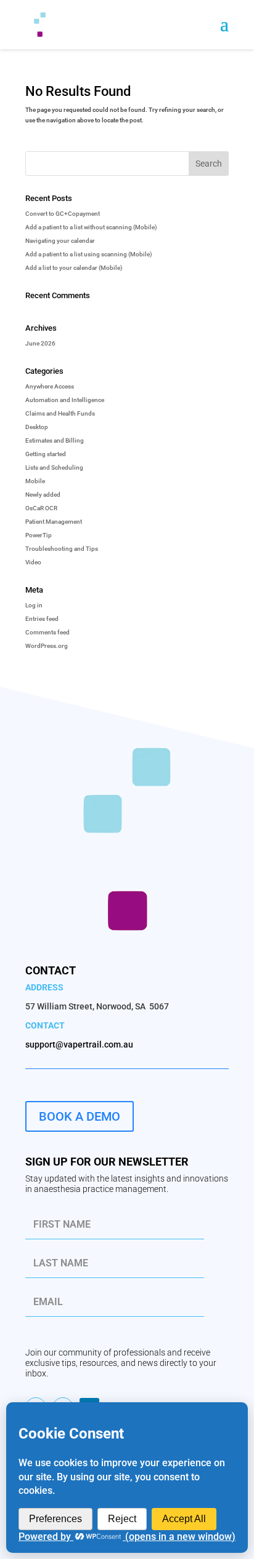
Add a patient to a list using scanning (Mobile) (88, 254)
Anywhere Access (49, 386)
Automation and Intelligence (64, 400)
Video (33, 562)
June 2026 (40, 343)
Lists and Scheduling (54, 467)
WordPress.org (46, 645)
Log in (34, 605)
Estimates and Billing (54, 440)
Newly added (42, 494)
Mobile (35, 481)
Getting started (45, 454)
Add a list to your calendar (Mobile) (74, 267)
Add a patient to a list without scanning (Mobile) (91, 227)
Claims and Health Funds (60, 413)
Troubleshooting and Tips (61, 548)
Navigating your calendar (60, 240)
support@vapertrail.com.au (79, 1044)
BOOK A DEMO (79, 1116)
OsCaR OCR (41, 508)
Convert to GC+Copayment (62, 213)
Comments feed (47, 632)
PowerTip (38, 535)
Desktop (36, 427)
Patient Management (53, 521)
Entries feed (42, 618)
